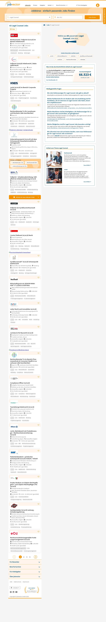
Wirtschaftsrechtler (52, 121)
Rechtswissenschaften (85, 108)
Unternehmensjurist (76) (20, 166)
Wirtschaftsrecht (52, 108)
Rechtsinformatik (62, 108)
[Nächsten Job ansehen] (35, 557)
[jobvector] (14, 4)
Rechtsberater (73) (18, 162)
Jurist (51, 56)
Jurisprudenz (71, 108)
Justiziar (59, 59)
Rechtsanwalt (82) (32, 162)
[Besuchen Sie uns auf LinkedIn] (13, 592)
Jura (77, 108)
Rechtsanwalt (62, 119)
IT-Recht (81, 128)
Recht (49, 128)
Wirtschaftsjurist (62, 56)
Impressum (26, 582)
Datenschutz (17, 582)
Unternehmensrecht (64, 128)
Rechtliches (54, 128)
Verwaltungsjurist (52, 119)
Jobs (48, 25)
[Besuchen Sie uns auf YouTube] (16, 592)
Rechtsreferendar (71, 59)
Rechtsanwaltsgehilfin (76, 119)
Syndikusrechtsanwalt (86, 56)
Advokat (82, 59)
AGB (11, 582)
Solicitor (73, 56)
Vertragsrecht (74, 128)
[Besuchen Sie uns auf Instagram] (11, 592)
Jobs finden (92, 17)
